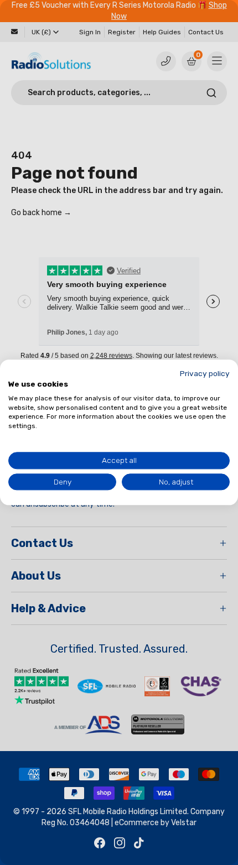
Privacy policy (205, 373)
